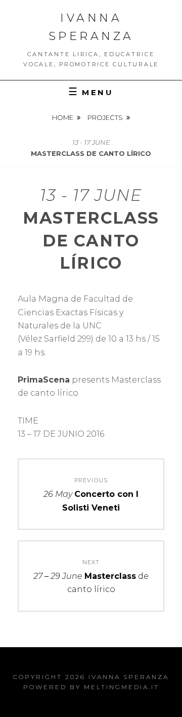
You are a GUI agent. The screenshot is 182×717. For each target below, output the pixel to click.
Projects (105, 117)
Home (62, 117)
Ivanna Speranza (128, 677)
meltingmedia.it (121, 687)
